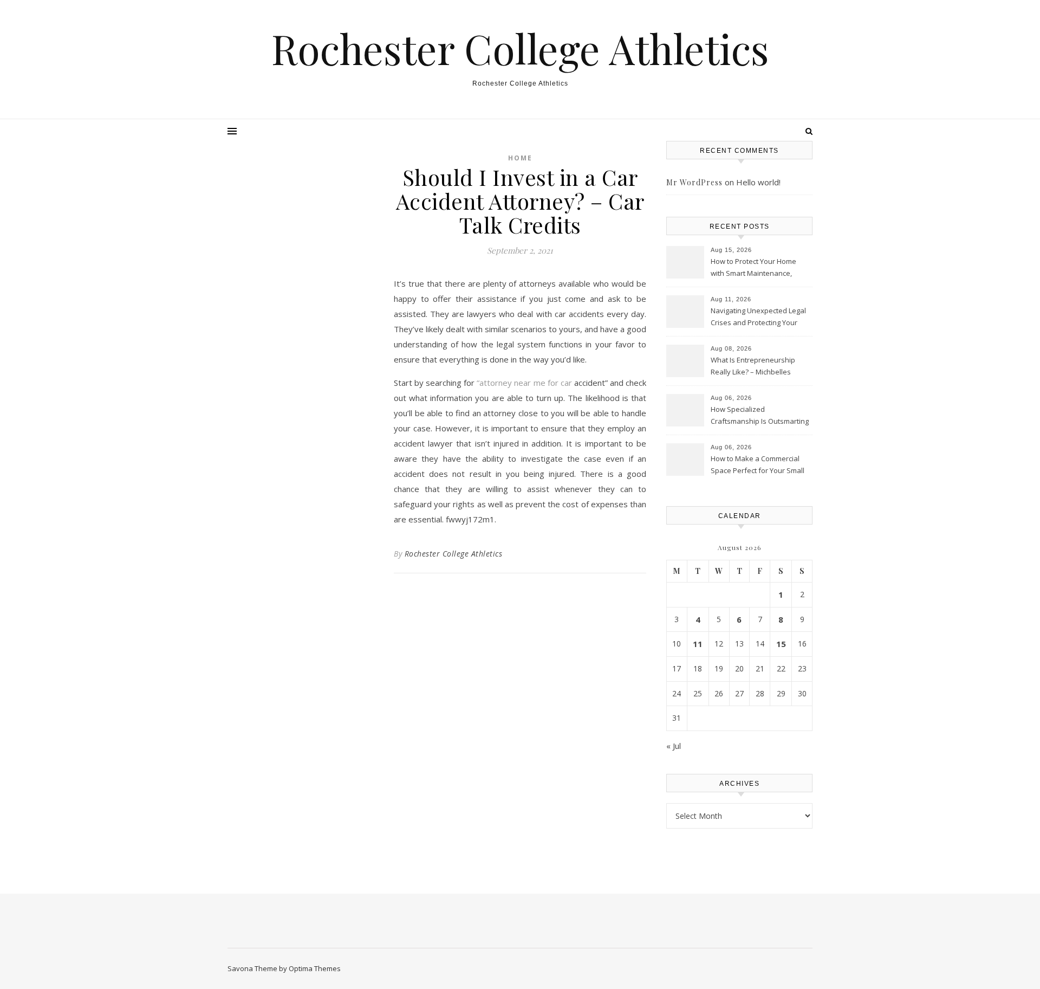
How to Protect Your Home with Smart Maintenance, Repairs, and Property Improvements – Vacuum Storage (753, 268)
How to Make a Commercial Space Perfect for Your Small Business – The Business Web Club (760, 465)
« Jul (673, 745)
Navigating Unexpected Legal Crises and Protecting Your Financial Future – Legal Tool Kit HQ (758, 317)
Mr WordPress (694, 182)
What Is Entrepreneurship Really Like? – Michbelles (753, 366)
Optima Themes (315, 968)
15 (781, 643)
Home (520, 158)
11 (698, 643)
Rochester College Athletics (520, 48)
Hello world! (758, 182)
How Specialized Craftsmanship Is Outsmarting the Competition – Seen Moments (760, 416)
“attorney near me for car (524, 382)
